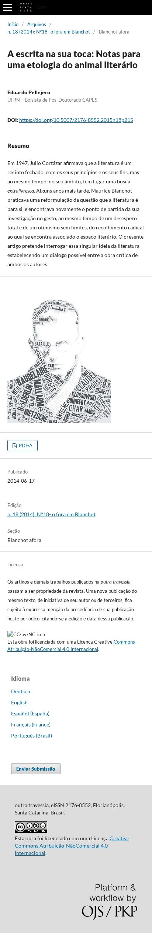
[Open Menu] (7, 7)
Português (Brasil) (31, 735)
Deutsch (20, 691)
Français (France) (31, 724)
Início (12, 24)
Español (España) (30, 713)
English (19, 702)
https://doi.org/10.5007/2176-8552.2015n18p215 (76, 120)
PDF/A (25, 445)
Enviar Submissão (35, 769)
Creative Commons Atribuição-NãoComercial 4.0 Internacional (72, 845)
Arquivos (36, 24)
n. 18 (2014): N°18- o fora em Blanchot (48, 32)
